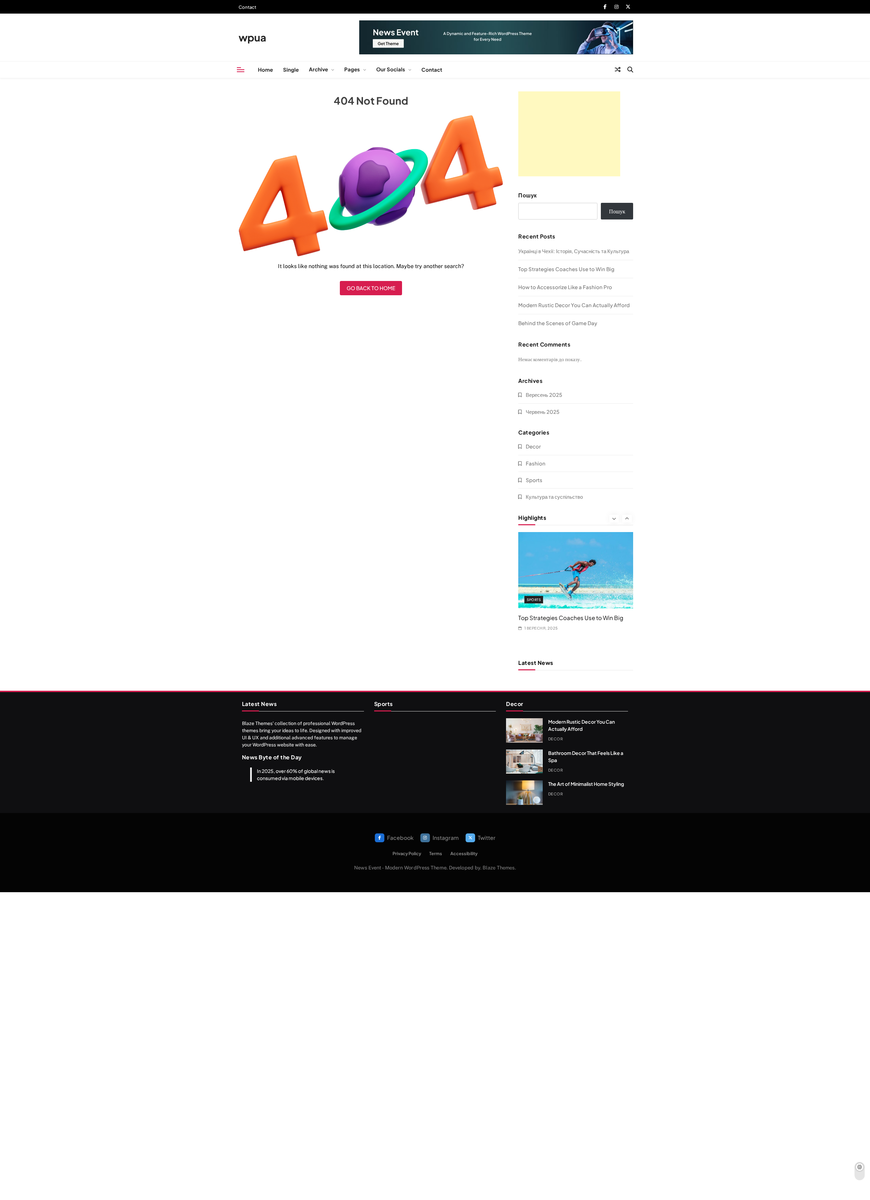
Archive (318, 69)
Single (291, 69)
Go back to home (371, 288)
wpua (252, 37)
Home (265, 69)
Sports (534, 480)
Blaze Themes (499, 867)
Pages (352, 69)
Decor (533, 446)
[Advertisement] (569, 133)
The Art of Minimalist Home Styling (586, 784)
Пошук (527, 195)
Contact (247, 7)
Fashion (535, 463)
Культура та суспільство (554, 496)
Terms (435, 853)
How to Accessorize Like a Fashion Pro (565, 287)
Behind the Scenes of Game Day (557, 323)
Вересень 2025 (544, 394)
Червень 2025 (542, 411)
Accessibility (463, 853)
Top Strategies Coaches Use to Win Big (566, 269)
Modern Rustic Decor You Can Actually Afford (574, 305)
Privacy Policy (407, 853)
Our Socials (390, 69)
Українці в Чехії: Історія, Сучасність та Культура (573, 251)
